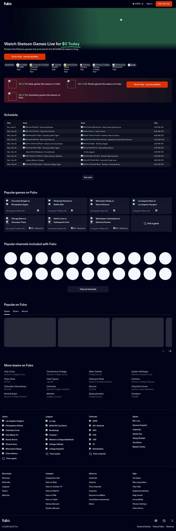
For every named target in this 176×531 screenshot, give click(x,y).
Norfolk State (10, 394)
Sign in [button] (150, 4)
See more (88, 177)
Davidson (136, 394)
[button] (164, 351)
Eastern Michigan (140, 371)
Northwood (120, 65)
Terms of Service (144, 527)
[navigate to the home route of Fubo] (8, 4)
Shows (16, 311)
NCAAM (23, 65)
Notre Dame (72, 65)
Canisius (136, 379)
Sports (7, 311)
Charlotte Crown (140, 386)
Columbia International (15, 386)
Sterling (86, 65)
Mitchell (50, 394)
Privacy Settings (140, 504)
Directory (170, 527)
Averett (58, 65)
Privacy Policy (158, 527)
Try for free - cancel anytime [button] (24, 56)
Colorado (51, 386)
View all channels (88, 289)
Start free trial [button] (164, 4)
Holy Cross (9, 371)
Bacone (92, 386)
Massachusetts (96, 394)
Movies (25, 311)
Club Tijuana (53, 379)
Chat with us (138, 508)
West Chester (95, 371)
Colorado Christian (41, 65)
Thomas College (103, 65)
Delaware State (96, 379)
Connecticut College (57, 371)
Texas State (9, 379)
